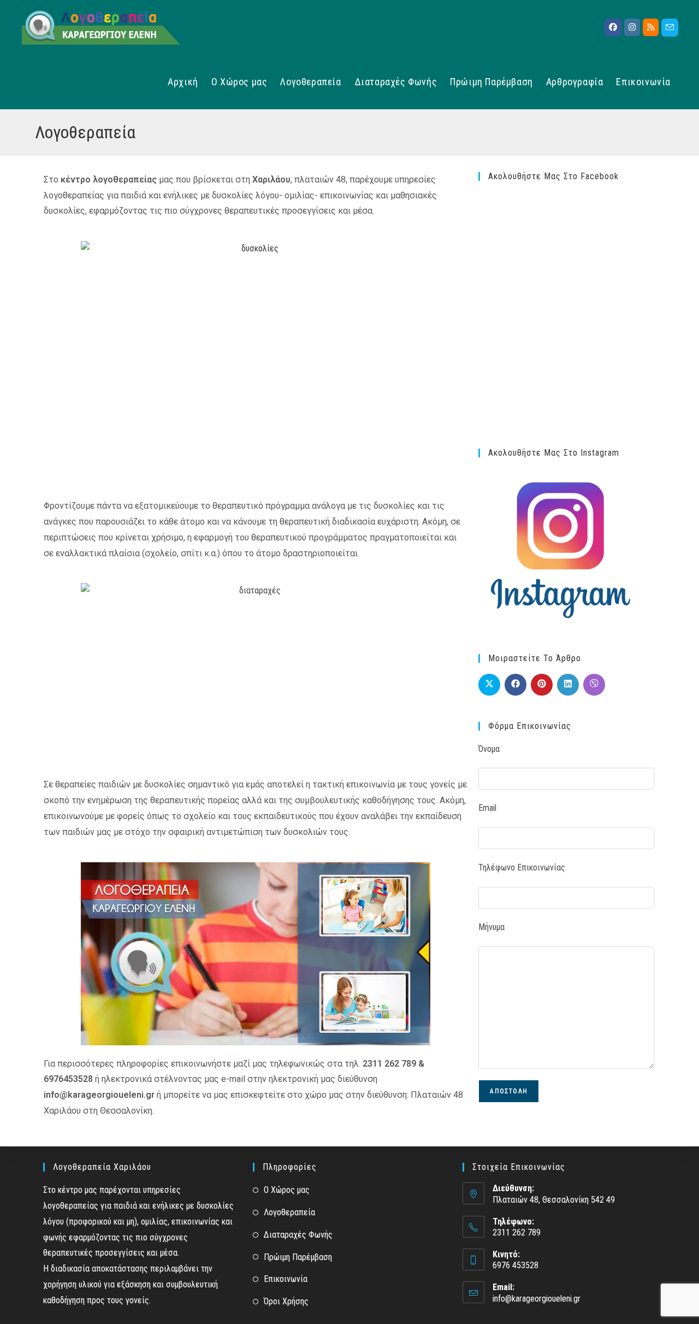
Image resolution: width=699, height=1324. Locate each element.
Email (487, 808)
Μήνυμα (491, 927)
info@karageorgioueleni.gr (536, 1298)
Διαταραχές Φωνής (298, 1234)
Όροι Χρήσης (286, 1301)
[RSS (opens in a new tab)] (651, 27)
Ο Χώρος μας (287, 1190)
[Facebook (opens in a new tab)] (613, 27)
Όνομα (489, 749)
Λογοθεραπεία (289, 1212)
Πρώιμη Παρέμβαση (298, 1257)
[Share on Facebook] (515, 685)
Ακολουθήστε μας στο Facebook (553, 176)
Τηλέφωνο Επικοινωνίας (521, 867)
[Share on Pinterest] (542, 685)
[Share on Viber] (594, 685)
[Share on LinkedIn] (568, 685)
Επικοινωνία (285, 1279)
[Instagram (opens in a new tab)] (632, 27)
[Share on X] (489, 685)
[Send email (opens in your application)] (669, 28)
